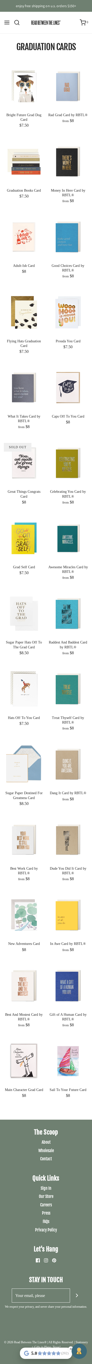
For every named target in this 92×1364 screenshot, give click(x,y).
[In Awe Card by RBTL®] (68, 914)
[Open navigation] (7, 22)
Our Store (46, 1196)
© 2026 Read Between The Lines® (25, 1342)
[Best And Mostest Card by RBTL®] (24, 985)
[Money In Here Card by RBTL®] (68, 161)
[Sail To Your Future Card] (68, 1061)
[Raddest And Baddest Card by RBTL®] (68, 613)
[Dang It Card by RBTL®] (68, 764)
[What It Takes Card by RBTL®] (24, 387)
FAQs (46, 1221)
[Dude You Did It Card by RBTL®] (68, 839)
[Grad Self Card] (24, 538)
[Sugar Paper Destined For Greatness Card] (24, 764)
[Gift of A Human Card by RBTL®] (68, 985)
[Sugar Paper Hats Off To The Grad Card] (24, 613)
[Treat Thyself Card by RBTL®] (68, 688)
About (46, 1142)
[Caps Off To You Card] (68, 387)
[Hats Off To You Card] (24, 688)
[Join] (77, 1296)
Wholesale (46, 1150)
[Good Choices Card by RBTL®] (68, 236)
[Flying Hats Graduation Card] (24, 312)
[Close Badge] (70, 1348)
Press (46, 1213)
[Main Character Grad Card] (24, 1061)
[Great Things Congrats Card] (24, 462)
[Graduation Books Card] (24, 161)
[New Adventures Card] (24, 914)
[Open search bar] (19, 22)
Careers (46, 1204)
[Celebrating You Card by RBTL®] (68, 462)
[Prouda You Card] (68, 312)
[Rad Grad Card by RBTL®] (68, 86)
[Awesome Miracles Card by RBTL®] (68, 538)
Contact (46, 1158)
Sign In (46, 1188)
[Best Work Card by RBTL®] (24, 839)
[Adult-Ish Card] (24, 236)
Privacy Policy (46, 1229)
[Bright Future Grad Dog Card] (24, 86)
